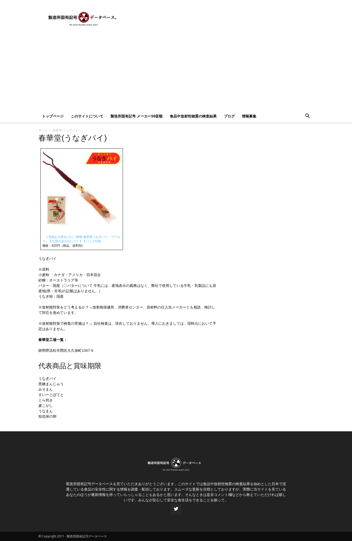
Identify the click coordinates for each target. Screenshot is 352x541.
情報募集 (249, 116)
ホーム (43, 130)
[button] (307, 116)
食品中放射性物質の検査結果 (193, 116)
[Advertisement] (176, 71)
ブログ (229, 116)
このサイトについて (87, 116)
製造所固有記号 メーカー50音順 (137, 116)
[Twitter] (176, 509)
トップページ (53, 116)
